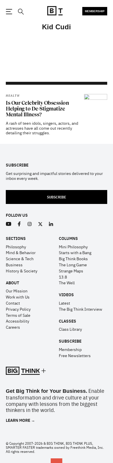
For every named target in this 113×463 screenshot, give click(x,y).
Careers (13, 327)
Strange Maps (71, 271)
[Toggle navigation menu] (9, 11)
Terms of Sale (18, 315)
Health (12, 95)
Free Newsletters (75, 355)
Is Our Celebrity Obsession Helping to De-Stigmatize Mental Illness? (37, 108)
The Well (67, 282)
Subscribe (56, 196)
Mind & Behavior (21, 252)
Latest (64, 303)
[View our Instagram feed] (30, 224)
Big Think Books (73, 258)
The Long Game (73, 264)
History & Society (21, 271)
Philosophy (16, 246)
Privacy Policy (18, 309)
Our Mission (17, 291)
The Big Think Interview (80, 309)
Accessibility (17, 321)
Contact (13, 303)
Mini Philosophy (73, 246)
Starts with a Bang (75, 252)
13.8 (63, 277)
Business (14, 264)
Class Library (70, 329)
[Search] (20, 12)
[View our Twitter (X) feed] (40, 224)
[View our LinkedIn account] (51, 224)
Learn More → (20, 420)
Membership (95, 11)
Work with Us (18, 297)
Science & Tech (20, 258)
